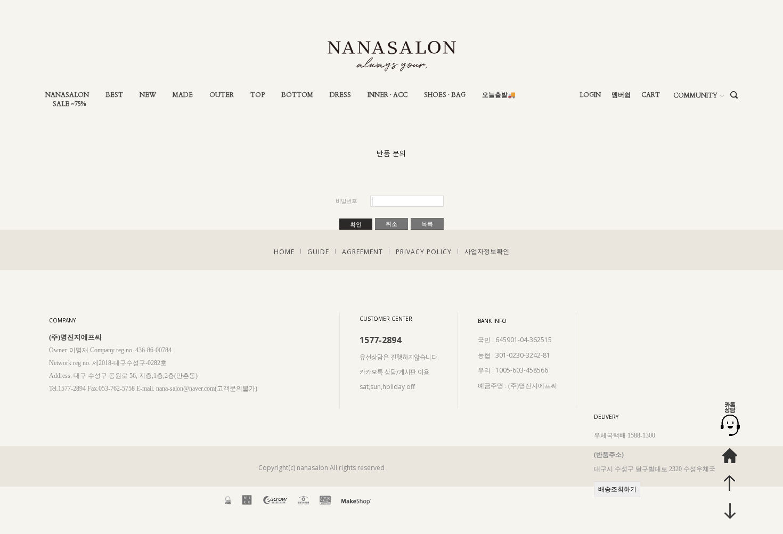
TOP (257, 95)
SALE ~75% (69, 104)
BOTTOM (297, 95)
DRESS (340, 95)
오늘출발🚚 (499, 95)
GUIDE (318, 251)
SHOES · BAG (445, 95)
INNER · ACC (387, 95)
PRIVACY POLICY (424, 251)
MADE (183, 95)
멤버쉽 (621, 95)
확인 (356, 224)
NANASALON (67, 95)
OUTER (221, 95)
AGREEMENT (362, 251)
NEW (148, 95)
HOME (284, 251)
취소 (391, 224)
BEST (114, 95)
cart (650, 95)
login (590, 95)
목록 (427, 224)
